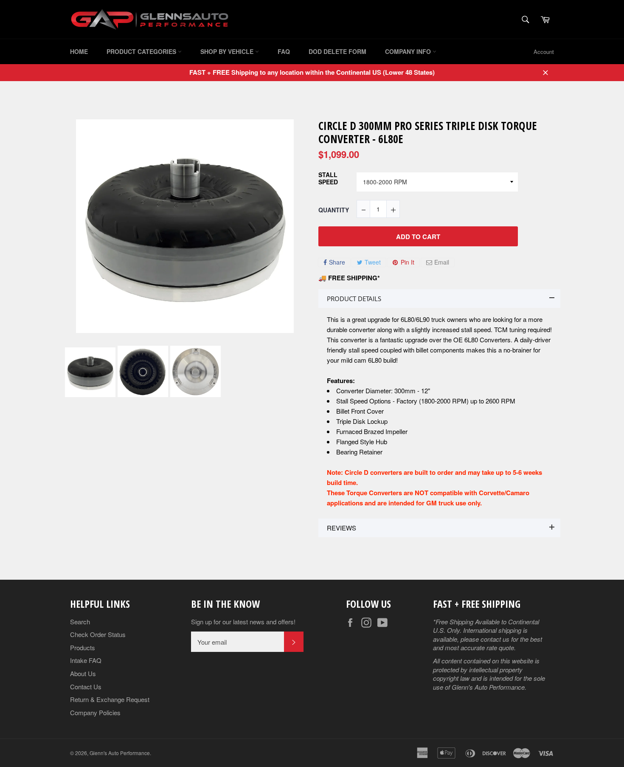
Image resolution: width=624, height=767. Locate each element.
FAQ (284, 51)
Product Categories (142, 51)
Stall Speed (328, 178)
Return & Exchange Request (109, 699)
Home (79, 51)
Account (544, 52)
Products (82, 647)
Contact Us (85, 686)
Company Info (409, 51)
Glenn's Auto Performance (120, 752)
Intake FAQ (85, 660)
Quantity (333, 210)
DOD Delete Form (337, 51)
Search (80, 621)
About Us (83, 673)
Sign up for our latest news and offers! (243, 622)
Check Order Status (98, 634)
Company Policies (95, 712)
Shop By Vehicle (227, 51)
